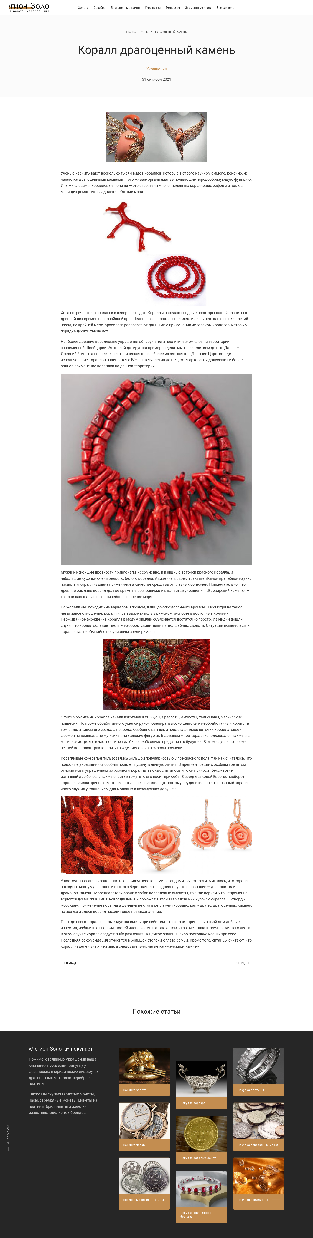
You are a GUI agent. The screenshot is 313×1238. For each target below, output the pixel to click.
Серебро (100, 8)
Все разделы (226, 8)
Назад (71, 963)
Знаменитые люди (198, 8)
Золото (83, 8)
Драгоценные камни (125, 8)
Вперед (241, 963)
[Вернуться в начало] (29, 7)
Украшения (153, 8)
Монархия (173, 8)
